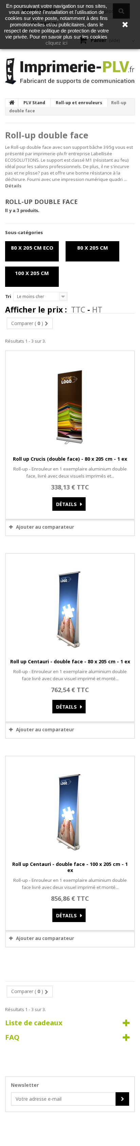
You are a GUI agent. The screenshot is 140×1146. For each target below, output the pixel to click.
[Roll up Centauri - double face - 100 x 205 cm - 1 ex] (70, 806)
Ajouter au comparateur (45, 527)
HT (97, 309)
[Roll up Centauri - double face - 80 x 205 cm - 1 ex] (70, 604)
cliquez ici (56, 43)
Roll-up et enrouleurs (79, 103)
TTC (78, 309)
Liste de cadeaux (34, 1022)
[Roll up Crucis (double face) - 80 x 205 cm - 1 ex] (70, 401)
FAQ (12, 1037)
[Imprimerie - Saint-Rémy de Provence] (70, 71)
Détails (13, 186)
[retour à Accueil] (11, 103)
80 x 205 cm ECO (32, 247)
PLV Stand (34, 103)
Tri (8, 296)
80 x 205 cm (92, 247)
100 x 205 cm (32, 273)
